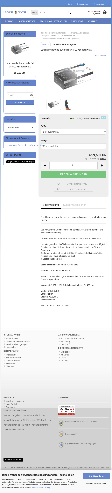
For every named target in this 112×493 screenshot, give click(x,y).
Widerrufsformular (13, 460)
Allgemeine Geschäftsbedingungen (81, 443)
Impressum (11, 355)
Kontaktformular (13, 357)
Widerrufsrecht (12, 338)
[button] (70, 4)
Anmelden (20, 102)
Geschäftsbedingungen (16, 344)
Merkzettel (99, 4)
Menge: (44, 140)
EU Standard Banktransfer (72, 338)
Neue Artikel (11, 404)
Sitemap (64, 360)
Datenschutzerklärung (41, 487)
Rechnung (65, 341)
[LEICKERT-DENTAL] (15, 12)
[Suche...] (69, 12)
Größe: (44, 126)
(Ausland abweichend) (92, 118)
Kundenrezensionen (74, 204)
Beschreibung (51, 204)
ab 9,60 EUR (20, 73)
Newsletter (11, 363)
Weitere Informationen (96, 484)
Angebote (10, 407)
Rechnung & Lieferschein (53, 21)
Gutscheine (77, 21)
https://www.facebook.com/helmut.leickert (25, 145)
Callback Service (13, 360)
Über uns (8, 21)
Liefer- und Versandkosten (18, 341)
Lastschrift (65, 344)
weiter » (45, 44)
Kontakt (92, 21)
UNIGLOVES (100, 55)
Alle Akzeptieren (96, 476)
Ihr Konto (65, 355)
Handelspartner (26, 21)
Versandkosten (10, 425)
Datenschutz (11, 347)
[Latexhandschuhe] (73, 76)
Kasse (63, 357)
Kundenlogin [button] (83, 4)
